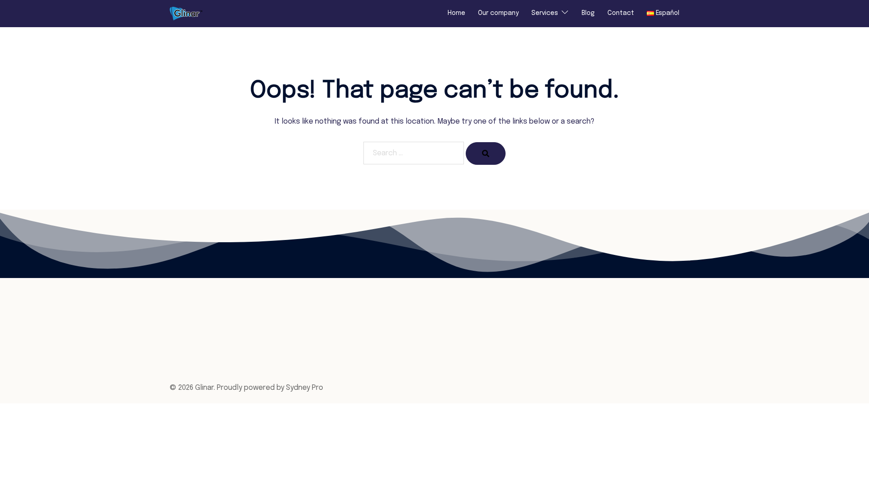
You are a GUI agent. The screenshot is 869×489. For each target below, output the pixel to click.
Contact (620, 13)
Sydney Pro (304, 388)
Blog (588, 13)
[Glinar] (186, 13)
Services (544, 13)
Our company (498, 13)
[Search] (486, 153)
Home (456, 13)
